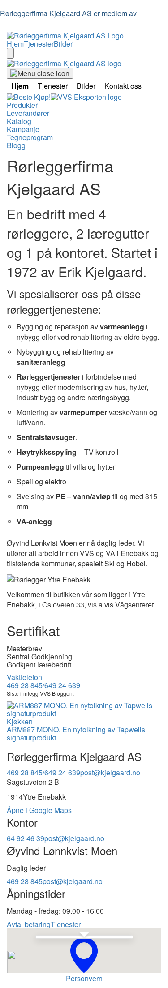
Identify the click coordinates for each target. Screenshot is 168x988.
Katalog (19, 121)
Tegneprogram (30, 137)
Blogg (16, 145)
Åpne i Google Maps (39, 810)
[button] (84, 955)
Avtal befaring (29, 924)
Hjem (15, 43)
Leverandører (28, 113)
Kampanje (23, 129)
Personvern (84, 978)
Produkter (22, 105)
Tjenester (39, 43)
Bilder (63, 43)
